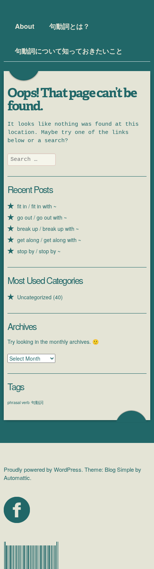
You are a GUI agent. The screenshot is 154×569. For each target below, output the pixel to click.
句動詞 (37, 402)
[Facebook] (17, 510)
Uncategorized (34, 297)
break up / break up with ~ (48, 228)
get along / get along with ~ (49, 240)
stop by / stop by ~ (39, 251)
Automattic (17, 477)
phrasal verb (18, 402)
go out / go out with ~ (42, 217)
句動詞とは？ (69, 26)
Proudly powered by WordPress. (43, 469)
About (24, 26)
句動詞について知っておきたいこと (69, 51)
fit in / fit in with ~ (36, 206)
